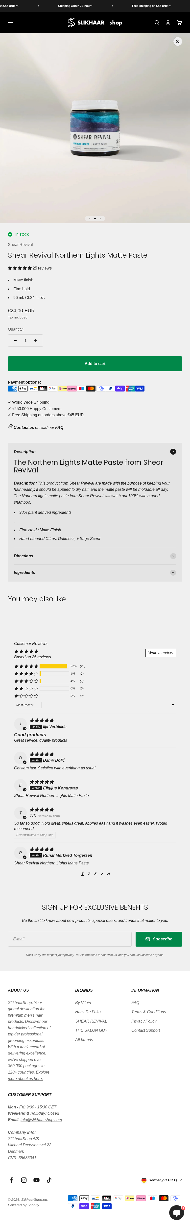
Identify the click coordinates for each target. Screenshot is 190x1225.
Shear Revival (20, 245)
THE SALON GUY (91, 1030)
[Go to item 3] (100, 218)
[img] (41, 720)
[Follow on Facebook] (11, 1180)
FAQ (135, 1003)
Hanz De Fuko (88, 1012)
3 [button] (95, 874)
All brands (84, 1040)
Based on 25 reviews (32, 657)
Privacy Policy (143, 1021)
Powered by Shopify (23, 1205)
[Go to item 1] (89, 218)
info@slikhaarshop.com (41, 1120)
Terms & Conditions (148, 1012)
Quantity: (16, 329)
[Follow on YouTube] (36, 1180)
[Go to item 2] (95, 218)
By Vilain (83, 1003)
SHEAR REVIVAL (91, 1021)
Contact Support (145, 1030)
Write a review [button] (160, 653)
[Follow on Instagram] (24, 1180)
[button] (20, 268)
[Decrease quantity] (15, 340)
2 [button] (89, 874)
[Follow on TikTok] (49, 1180)
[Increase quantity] (35, 340)
